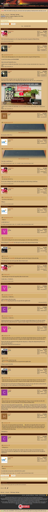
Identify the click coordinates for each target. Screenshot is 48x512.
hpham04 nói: (5, 176)
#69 (46, 226)
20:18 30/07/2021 (4, 434)
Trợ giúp (36, 495)
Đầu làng (45, 35)
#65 (46, 137)
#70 (46, 245)
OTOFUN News (42, 495)
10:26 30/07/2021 (4, 387)
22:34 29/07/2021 (4, 245)
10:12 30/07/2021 (4, 347)
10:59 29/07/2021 (4, 206)
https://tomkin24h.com (9, 66)
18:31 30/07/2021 (4, 411)
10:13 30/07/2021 (4, 366)
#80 (46, 455)
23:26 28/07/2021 (4, 137)
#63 (46, 69)
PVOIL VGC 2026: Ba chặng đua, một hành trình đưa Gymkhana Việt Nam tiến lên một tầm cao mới (25, 10)
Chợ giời (24, 5)
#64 (46, 111)
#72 (46, 283)
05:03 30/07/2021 (4, 283)
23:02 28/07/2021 (4, 111)
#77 (46, 387)
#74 (46, 324)
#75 (46, 347)
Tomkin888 (11, 242)
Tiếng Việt (4, 495)
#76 (46, 366)
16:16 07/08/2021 (4, 455)
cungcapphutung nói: (7, 54)
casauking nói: (6, 335)
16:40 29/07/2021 (4, 226)
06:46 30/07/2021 (4, 304)
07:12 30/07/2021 (4, 324)
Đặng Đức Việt (4, 17)
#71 (46, 263)
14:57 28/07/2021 (4, 29)
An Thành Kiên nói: (7, 197)
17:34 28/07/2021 (4, 43)
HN (46, 353)
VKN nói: (4, 256)
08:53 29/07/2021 (4, 186)
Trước (3, 23)
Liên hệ (23, 495)
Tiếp (13, 23)
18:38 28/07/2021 (4, 69)
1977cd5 (5, 300)
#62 (46, 43)
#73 (46, 304)
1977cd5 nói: (5, 274)
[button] (2, 6)
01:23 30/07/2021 (4, 263)
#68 (46, 206)
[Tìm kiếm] (46, 6)
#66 (46, 165)
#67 (46, 186)
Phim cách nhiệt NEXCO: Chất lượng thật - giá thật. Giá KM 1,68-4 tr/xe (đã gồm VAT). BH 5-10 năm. (25, 510)
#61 (46, 29)
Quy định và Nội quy (30, 495)
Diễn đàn (6, 5)
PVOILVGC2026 (32, 5)
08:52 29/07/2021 (4, 165)
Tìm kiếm (2, 7)
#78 (46, 411)
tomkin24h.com (44, 50)
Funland (18, 5)
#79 (46, 434)
